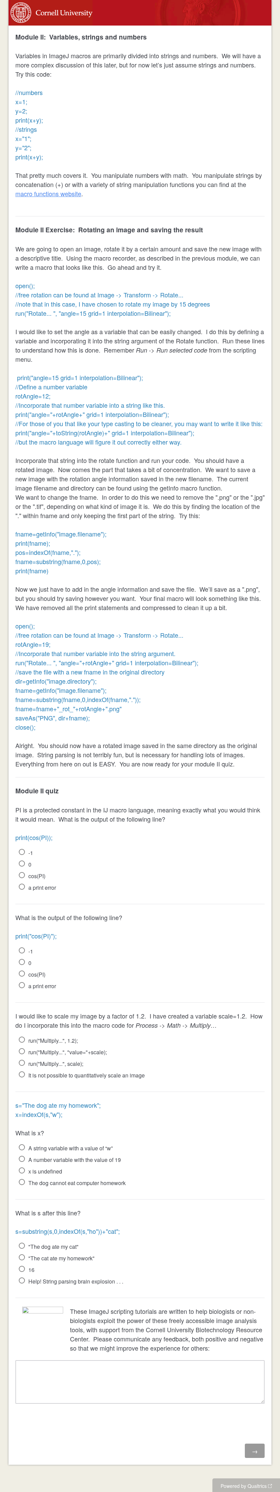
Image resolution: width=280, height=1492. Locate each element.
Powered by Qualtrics (244, 1485)
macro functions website (48, 193)
